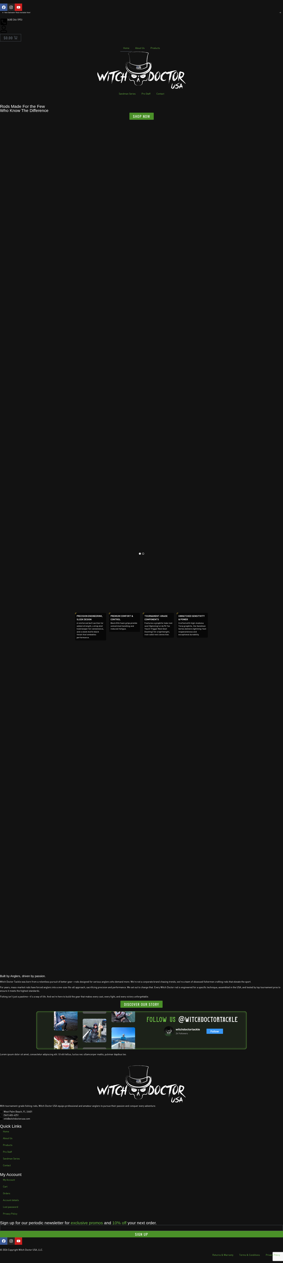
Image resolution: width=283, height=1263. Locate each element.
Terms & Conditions (249, 1255)
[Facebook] (3, 7)
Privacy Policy (10, 1214)
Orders (6, 1193)
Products (155, 48)
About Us (140, 48)
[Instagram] (11, 7)
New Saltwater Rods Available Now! (17, 13)
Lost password (10, 1207)
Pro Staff (146, 94)
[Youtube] (18, 7)
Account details (11, 1200)
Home (126, 48)
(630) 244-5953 (14, 20)
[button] (140, 554)
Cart (5, 1187)
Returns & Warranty (222, 1255)
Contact (160, 94)
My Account (9, 1180)
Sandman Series (127, 94)
